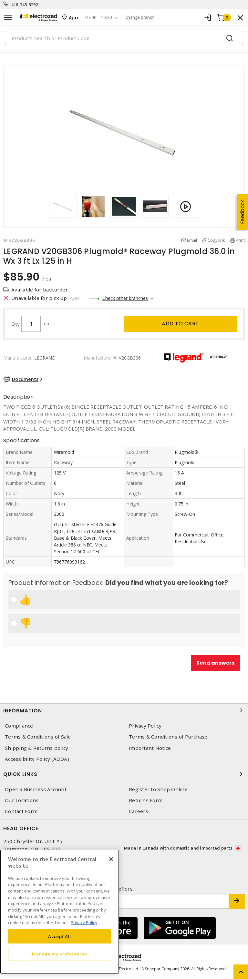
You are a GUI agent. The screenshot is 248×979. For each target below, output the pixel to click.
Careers (138, 811)
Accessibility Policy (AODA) (37, 759)
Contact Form (21, 811)
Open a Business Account (36, 789)
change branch (140, 17)
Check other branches (125, 298)
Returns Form (145, 800)
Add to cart (180, 323)
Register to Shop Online (158, 789)
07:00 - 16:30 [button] (98, 17)
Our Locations (21, 800)
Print (240, 240)
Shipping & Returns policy (36, 748)
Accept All (59, 936)
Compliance (19, 726)
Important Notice (150, 748)
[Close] (111, 859)
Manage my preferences (59, 954)
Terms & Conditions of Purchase (168, 737)
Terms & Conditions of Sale (38, 737)
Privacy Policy (145, 726)
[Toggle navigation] (8, 17)
